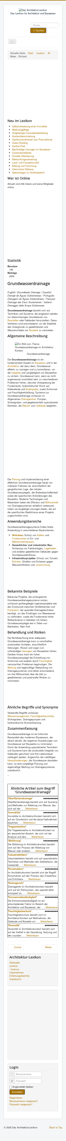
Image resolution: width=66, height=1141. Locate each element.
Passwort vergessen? (21, 1104)
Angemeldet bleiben (22, 1086)
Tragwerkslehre (17, 826)
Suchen (40, 30)
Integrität (16, 372)
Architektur (13, 366)
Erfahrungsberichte (19, 975)
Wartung (11, 667)
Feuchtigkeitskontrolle (42, 716)
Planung (16, 479)
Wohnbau (17, 535)
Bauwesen (40, 362)
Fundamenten (19, 538)
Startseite (15, 962)
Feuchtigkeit (45, 661)
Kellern (40, 535)
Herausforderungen (17, 760)
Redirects (15, 969)
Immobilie (14, 812)
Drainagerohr (15, 883)
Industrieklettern (17, 854)
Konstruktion (15, 868)
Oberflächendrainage (20, 798)
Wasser (26, 405)
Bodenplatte (32, 389)
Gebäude (41, 405)
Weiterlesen (31, 808)
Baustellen (13, 320)
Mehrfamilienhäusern (23, 541)
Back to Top (55, 1127)
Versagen (27, 651)
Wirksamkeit (51, 502)
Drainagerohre (28, 399)
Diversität (13, 925)
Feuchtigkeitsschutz (19, 911)
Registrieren (16, 1097)
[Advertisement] (33, 89)
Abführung (14, 840)
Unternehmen (17, 972)
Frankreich (13, 610)
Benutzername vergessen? (24, 1101)
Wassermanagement (18, 716)
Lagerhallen (50, 548)
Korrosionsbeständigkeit (22, 897)
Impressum (15, 979)
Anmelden (17, 1092)
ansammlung (43, 564)
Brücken (16, 561)
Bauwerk (33, 330)
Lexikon (14, 966)
